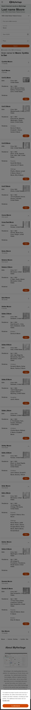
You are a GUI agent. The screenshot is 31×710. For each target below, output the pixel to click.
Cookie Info (6, 700)
